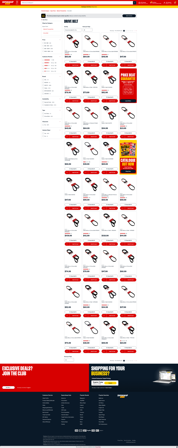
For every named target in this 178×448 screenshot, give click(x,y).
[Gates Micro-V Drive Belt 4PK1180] (73, 256)
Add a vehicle (129, 15)
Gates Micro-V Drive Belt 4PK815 (91, 230)
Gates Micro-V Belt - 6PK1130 (90, 87)
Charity (63, 424)
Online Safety (46, 403)
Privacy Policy (98, 447)
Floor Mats (101, 421)
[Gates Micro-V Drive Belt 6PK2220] (73, 77)
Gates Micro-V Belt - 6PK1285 (90, 302)
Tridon (81, 417)
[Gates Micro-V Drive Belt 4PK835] (73, 113)
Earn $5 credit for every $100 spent (89, 6)
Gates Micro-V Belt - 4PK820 (127, 230)
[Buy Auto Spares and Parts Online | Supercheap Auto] (7, 2)
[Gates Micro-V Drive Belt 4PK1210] (73, 41)
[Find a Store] (151, 2)
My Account (45, 412)
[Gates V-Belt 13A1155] (73, 184)
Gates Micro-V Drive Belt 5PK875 (128, 51)
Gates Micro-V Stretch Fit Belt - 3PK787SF (90, 123)
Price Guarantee (65, 412)
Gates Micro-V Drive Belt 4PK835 (71, 123)
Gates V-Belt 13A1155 (70, 194)
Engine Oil (101, 407)
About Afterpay (46, 421)
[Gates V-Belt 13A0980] (91, 327)
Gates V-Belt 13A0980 (88, 337)
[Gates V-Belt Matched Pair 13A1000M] (73, 148)
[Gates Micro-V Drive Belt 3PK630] (128, 292)
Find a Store (64, 400)
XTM (81, 410)
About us (63, 398)
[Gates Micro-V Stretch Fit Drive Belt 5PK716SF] (110, 184)
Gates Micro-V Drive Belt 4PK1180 (71, 267)
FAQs (44, 405)
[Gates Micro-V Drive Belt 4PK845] (128, 113)
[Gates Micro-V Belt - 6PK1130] (91, 77)
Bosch (81, 414)
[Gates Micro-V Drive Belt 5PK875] (128, 41)
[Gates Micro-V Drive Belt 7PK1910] (128, 256)
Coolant (101, 412)
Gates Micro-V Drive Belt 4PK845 (126, 123)
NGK (81, 424)
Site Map (134, 440)
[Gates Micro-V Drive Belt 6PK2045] (73, 220)
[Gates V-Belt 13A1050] (110, 292)
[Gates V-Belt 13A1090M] (110, 148)
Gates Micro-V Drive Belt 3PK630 (128, 302)
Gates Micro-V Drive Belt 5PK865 (110, 51)
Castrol (82, 405)
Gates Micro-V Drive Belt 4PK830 (126, 195)
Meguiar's (82, 398)
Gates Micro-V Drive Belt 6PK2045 (71, 231)
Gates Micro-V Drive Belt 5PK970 (73, 337)
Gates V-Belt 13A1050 (107, 302)
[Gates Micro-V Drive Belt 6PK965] (91, 41)
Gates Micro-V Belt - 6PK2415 (109, 230)
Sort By (66, 26)
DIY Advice (45, 417)
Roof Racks (101, 417)
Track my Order (46, 414)
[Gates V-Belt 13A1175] (110, 113)
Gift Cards (63, 410)
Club (62, 405)
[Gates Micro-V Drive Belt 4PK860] (73, 292)
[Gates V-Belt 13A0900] (91, 148)
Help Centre (46, 398)
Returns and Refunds (48, 410)
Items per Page (86, 26)
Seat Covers (102, 400)
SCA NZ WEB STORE (156, 3)
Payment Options (47, 419)
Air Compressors (103, 424)
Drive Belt (45, 33)
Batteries (101, 398)
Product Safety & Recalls (48, 400)
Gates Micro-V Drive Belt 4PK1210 (71, 52)
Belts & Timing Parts (48, 29)
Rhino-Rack (83, 403)
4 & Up (50, 62)
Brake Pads (101, 410)
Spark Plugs (102, 414)
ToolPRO (82, 400)
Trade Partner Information (67, 417)
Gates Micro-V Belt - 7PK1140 (127, 337)
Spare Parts (45, 26)
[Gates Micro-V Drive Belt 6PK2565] (91, 184)
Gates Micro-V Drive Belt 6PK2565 (89, 195)
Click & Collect (64, 414)
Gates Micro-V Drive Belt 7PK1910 (126, 267)
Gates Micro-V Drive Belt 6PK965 (91, 51)
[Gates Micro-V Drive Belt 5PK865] (110, 41)
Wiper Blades (102, 405)
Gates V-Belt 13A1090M (107, 159)
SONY (81, 419)
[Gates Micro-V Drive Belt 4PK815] (91, 220)
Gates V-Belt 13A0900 (88, 159)
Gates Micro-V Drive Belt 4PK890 (108, 267)
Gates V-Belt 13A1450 (107, 87)
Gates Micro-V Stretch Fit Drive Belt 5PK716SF (109, 195)
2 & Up (50, 68)
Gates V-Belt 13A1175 (107, 123)
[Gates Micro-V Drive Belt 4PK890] (110, 256)
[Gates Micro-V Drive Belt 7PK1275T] (110, 327)
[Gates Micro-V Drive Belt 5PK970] (73, 327)
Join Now (8, 387)
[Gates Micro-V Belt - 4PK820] (128, 220)
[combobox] (73, 30)
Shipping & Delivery (47, 407)
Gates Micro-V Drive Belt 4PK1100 (89, 267)
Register (110, 383)
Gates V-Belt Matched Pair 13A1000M (71, 159)
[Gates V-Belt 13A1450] (110, 77)
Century (82, 412)
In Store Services (65, 403)
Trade (62, 407)
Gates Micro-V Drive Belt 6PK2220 (71, 88)
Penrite (82, 407)
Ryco (81, 421)
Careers (63, 419)
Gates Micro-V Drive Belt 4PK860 (71, 302)
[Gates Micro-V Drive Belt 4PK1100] (91, 256)
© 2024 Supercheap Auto (131, 442)
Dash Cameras (102, 419)
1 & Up (50, 71)
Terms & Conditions (127, 440)
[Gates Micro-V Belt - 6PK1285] (91, 292)
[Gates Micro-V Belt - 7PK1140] (128, 327)
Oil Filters (101, 403)
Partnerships (64, 421)
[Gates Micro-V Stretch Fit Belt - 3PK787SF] (91, 113)
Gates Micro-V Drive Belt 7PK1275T (108, 338)
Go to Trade (108, 387)
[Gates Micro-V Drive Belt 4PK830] (128, 184)
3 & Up (50, 65)
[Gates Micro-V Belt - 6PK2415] (110, 220)
